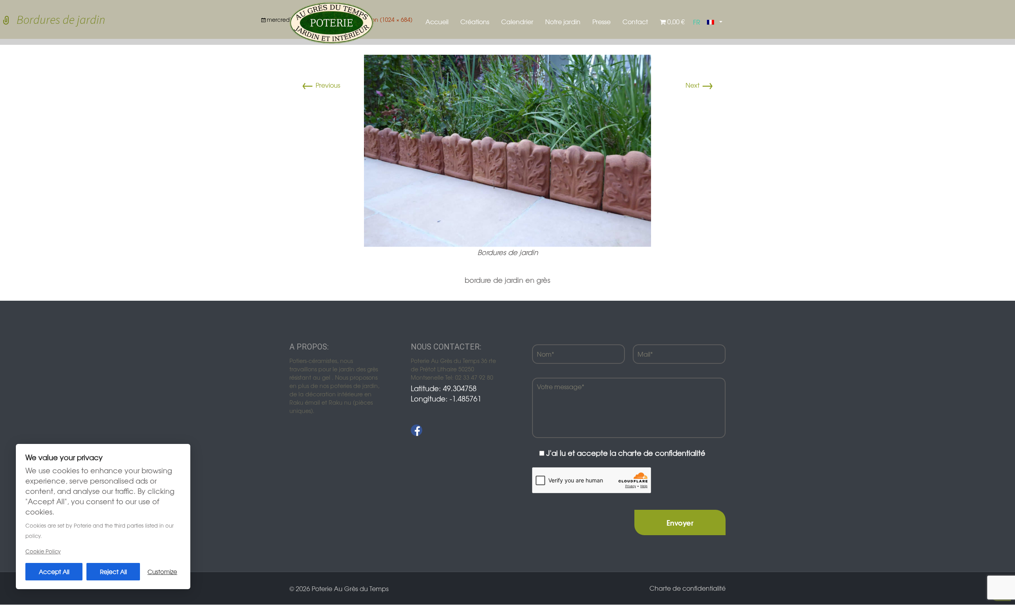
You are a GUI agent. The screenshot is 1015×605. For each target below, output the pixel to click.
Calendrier (517, 21)
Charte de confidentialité (687, 588)
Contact (635, 21)
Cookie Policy (43, 551)
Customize (162, 571)
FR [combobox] (696, 22)
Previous (320, 85)
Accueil (436, 21)
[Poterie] (331, 22)
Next (700, 85)
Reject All (113, 571)
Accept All (54, 571)
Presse (601, 21)
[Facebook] (416, 430)
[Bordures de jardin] (507, 149)
